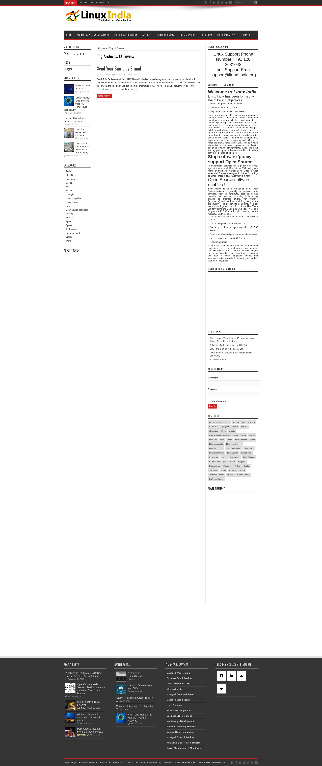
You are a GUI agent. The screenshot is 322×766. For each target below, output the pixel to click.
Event (223, 431)
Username (213, 377)
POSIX (232, 462)
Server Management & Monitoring (184, 748)
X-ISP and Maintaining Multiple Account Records (140, 717)
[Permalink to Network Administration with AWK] (121, 693)
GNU (243, 435)
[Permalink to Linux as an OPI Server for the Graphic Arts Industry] (69, 151)
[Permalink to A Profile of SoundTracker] (121, 681)
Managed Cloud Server (178, 700)
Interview (213, 440)
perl (224, 462)
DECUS (244, 427)
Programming (214, 466)
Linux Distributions (125, 35)
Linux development (233, 444)
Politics (69, 213)
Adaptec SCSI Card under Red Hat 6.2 (228, 345)
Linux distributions (233, 448)
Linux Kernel (246, 453)
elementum (213, 431)
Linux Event (248, 448)
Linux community (216, 444)
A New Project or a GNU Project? (134, 697)
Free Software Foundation (219, 435)
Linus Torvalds (241, 440)
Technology (71, 229)
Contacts (248, 35)
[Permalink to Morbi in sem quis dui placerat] (70, 709)
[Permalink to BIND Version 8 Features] (69, 93)
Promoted (70, 217)
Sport (68, 221)
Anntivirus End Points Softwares (183, 742)
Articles (147, 35)
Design (69, 183)
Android (69, 171)
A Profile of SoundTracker (135, 674)
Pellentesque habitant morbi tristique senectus (90, 730)
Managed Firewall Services (180, 737)
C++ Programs (239, 422)
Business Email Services (179, 678)
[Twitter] (222, 689)
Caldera (251, 422)
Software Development (178, 710)
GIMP (236, 435)
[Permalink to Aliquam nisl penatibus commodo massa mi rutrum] (70, 722)
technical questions (237, 470)
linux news (213, 457)
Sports (69, 225)
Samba (246, 466)
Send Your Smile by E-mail (119, 68)
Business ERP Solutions (179, 716)
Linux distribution (216, 448)
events (232, 431)
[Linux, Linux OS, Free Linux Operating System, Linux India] (97, 19)
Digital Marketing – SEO (179, 683)
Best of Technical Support (219, 422)
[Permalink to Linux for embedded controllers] (69, 137)
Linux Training (165, 35)
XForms (230, 475)
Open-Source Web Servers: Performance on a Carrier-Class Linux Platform (91, 689)
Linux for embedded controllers (80, 132)
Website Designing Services (181, 726)
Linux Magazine (73, 198)
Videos (69, 237)
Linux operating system (230, 457)
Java (222, 440)
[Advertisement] (197, 18)
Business (70, 179)
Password (213, 389)
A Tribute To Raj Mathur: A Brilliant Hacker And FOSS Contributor (83, 674)
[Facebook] (222, 676)
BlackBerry (71, 175)
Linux (252, 440)
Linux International (216, 453)
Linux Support (187, 35)
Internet (252, 435)
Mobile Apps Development (180, 721)
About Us (82, 35)
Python (237, 466)
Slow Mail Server (218, 359)
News (68, 206)
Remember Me (218, 401)
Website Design (132, 762)
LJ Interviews (214, 462)
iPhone (69, 190)
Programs (227, 466)
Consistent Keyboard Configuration (135, 706)
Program (241, 462)
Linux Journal (232, 453)
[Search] (255, 2)
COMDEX (213, 427)
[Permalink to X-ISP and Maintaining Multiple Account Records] (121, 722)
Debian (235, 427)
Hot (67, 186)
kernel (229, 440)
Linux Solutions (175, 705)
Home (69, 35)
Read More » (104, 95)
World (68, 241)
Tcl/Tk (223, 470)
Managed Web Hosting (178, 673)
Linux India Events (227, 35)
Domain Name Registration (180, 732)
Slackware (213, 470)
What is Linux (101, 35)
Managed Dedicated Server (180, 694)
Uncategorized (73, 233)
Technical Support (216, 475)
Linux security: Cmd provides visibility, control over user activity (77, 104)
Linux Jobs (206, 35)
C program (225, 427)
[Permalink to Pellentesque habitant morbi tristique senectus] (70, 736)
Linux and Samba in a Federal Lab (94, 2)
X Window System (216, 479)
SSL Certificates (175, 689)
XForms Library (243, 475)
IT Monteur (167, 762)
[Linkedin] (232, 676)
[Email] (242, 676)
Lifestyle (70, 194)
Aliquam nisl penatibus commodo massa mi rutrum (89, 717)
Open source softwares (77, 210)
